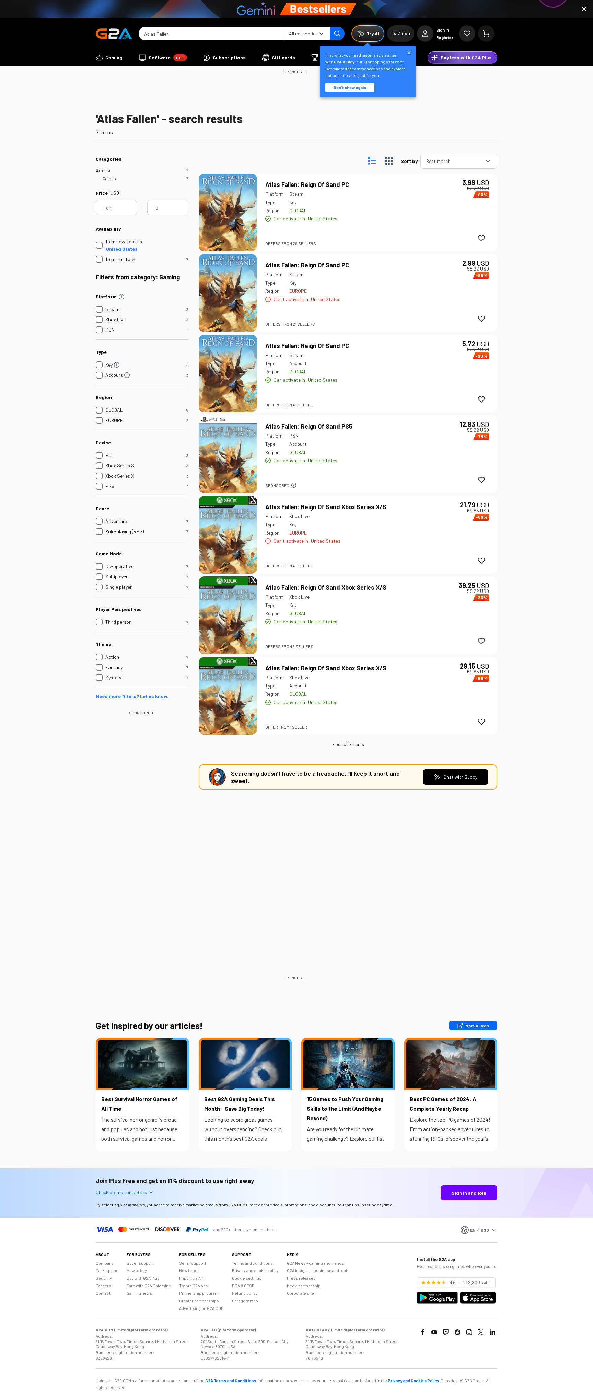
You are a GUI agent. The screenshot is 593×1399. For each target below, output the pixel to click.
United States (122, 249)
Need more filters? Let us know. (132, 696)
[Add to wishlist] (481, 238)
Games (109, 178)
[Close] (584, 8)
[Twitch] (446, 1332)
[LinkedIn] (492, 1332)
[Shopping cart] (486, 33)
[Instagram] (469, 1332)
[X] (481, 1332)
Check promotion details (121, 1192)
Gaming (103, 170)
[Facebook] (422, 1332)
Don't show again (350, 87)
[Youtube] (434, 1332)
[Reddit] (457, 1332)
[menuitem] (109, 57)
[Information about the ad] (293, 485)
